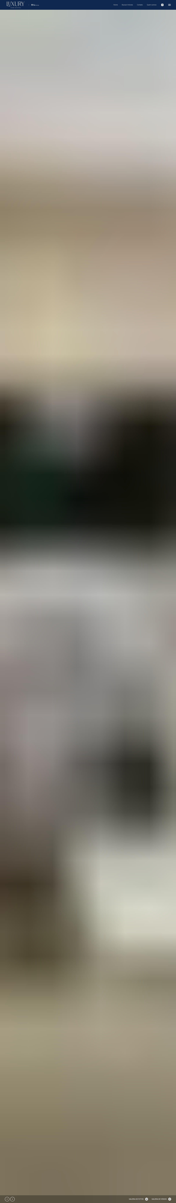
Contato (140, 5)
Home (115, 5)
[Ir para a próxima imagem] (12, 1199)
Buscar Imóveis (127, 5)
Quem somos (151, 5)
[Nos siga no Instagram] (162, 5)
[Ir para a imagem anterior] (7, 1199)
